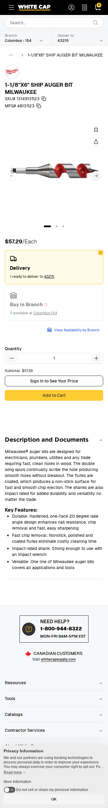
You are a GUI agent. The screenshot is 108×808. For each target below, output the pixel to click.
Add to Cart (54, 395)
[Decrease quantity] (11, 358)
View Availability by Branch (77, 330)
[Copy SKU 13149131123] (44, 99)
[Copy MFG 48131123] (39, 106)
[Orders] (84, 7)
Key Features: (21, 510)
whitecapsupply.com (58, 659)
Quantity (13, 348)
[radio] (54, 267)
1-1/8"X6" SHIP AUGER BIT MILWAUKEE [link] (65, 55)
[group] (54, 171)
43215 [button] (49, 276)
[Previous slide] (12, 176)
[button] (47, 226)
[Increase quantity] (96, 358)
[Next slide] (96, 176)
